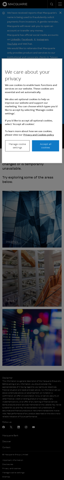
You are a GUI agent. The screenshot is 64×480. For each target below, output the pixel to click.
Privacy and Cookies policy (38, 134)
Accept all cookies (45, 146)
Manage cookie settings (17, 146)
